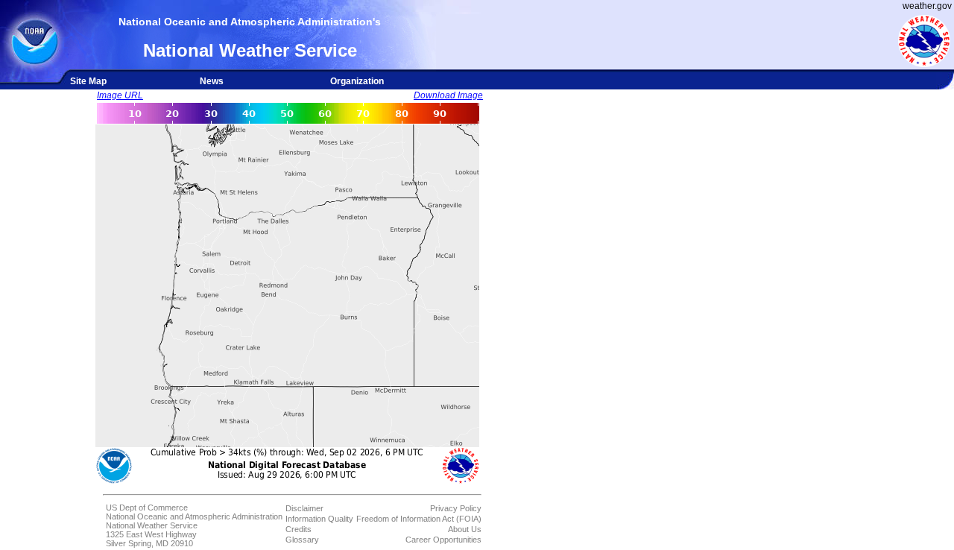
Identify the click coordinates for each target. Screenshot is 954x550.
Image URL (120, 95)
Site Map (88, 81)
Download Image (448, 95)
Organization (357, 81)
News (212, 81)
